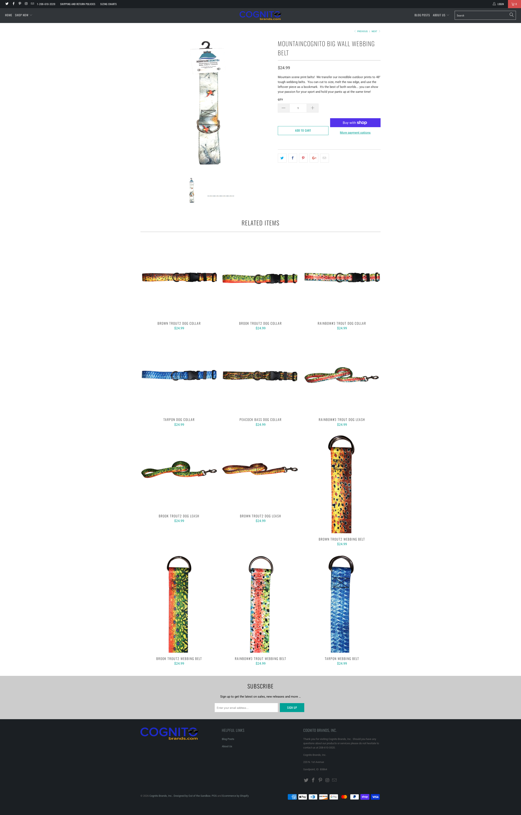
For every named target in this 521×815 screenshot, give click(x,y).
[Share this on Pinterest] (303, 158)
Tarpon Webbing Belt (342, 602)
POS (214, 795)
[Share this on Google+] (314, 158)
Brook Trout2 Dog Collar (260, 278)
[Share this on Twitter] (282, 158)
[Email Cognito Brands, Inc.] (32, 4)
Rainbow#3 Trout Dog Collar (342, 278)
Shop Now (21, 15)
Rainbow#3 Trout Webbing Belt (260, 602)
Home (8, 15)
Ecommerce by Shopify (235, 795)
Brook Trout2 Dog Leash (179, 471)
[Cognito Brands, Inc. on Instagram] (26, 4)
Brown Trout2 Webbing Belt (342, 483)
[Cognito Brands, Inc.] (260, 15)
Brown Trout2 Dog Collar (179, 278)
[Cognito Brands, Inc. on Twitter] (7, 4)
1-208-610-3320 (46, 4)
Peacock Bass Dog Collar (260, 375)
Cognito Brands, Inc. (160, 795)
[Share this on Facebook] (292, 158)
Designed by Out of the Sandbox (192, 795)
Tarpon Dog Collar (179, 375)
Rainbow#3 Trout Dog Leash (342, 375)
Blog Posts (422, 15)
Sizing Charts (108, 4)
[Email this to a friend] (324, 158)
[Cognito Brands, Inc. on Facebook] (13, 4)
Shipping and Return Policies (77, 4)
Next (375, 31)
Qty (280, 99)
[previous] (147, 104)
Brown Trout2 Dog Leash (260, 471)
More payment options (355, 132)
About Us (439, 15)
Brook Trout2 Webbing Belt (179, 602)
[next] (266, 104)
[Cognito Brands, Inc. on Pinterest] (19, 4)
